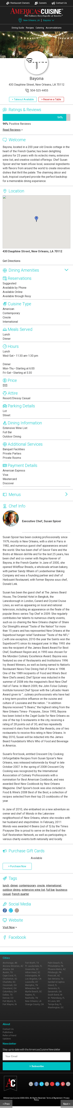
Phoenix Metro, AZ (57, 969)
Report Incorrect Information (51, 949)
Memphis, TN (31, 985)
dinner (14, 885)
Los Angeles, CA (33, 979)
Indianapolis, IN (32, 975)
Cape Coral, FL (9, 975)
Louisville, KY (31, 982)
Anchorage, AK (10, 963)
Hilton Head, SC (32, 972)
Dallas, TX (8, 995)
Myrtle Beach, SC (33, 991)
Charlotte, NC (9, 982)
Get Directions (11, 261)
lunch (6, 885)
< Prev (6, 1104)
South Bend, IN (55, 995)
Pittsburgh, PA (54, 972)
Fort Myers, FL (9, 1001)
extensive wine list (33, 889)
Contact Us (61, 3)
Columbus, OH (10, 991)
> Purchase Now (17, 866)
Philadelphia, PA (55, 966)
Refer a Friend (9, 1035)
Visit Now (9, 927)
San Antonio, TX (55, 979)
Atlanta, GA (8, 969)
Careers (43, 3)
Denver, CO (8, 998)
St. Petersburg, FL (56, 998)
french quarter (20, 894)
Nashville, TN (31, 998)
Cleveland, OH (9, 988)
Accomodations (53, 28)
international (53, 885)
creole (41, 885)
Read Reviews (12, 129)
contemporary (27, 885)
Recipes (30, 28)
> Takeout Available (23, 99)
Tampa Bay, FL (55, 1004)
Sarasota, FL (54, 988)
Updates (7, 1038)
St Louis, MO (54, 1001)
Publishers (8, 1032)
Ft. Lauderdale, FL (33, 966)
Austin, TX (8, 972)
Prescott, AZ (54, 975)
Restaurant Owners (20, 3)
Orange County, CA (34, 1004)
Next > (66, 1104)
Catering (40, 28)
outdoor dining (11, 889)
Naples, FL (30, 995)
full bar (50, 889)
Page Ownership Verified (19, 949)
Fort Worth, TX (32, 963)
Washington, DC (56, 1007)
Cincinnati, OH (10, 985)
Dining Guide (18, 28)
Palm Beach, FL (55, 963)
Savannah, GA (54, 991)
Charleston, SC (10, 979)
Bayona (47, 20)
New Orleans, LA (31, 20)
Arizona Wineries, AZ (13, 966)
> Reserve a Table (51, 99)
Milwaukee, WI (32, 988)
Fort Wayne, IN (10, 1004)
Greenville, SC (32, 969)
